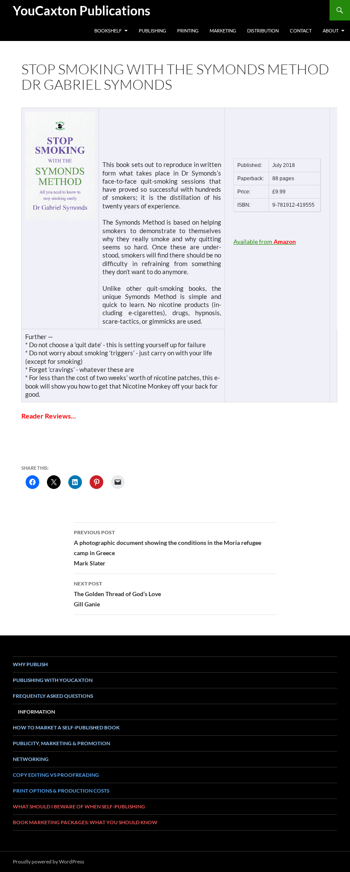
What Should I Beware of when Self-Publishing (79, 806)
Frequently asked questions (53, 696)
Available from (264, 241)
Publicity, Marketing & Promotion (61, 743)
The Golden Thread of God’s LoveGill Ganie (117, 594)
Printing (187, 30)
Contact (301, 30)
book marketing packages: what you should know (85, 822)
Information (36, 711)
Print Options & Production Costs (61, 790)
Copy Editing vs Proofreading (56, 775)
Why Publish (30, 664)
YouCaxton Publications (81, 10)
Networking (31, 759)
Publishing (152, 30)
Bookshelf (108, 30)
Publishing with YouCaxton (53, 680)
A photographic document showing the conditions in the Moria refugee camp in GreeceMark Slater (167, 548)
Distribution (263, 30)
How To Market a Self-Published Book (66, 727)
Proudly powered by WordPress (48, 861)
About (330, 30)
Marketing (223, 30)
